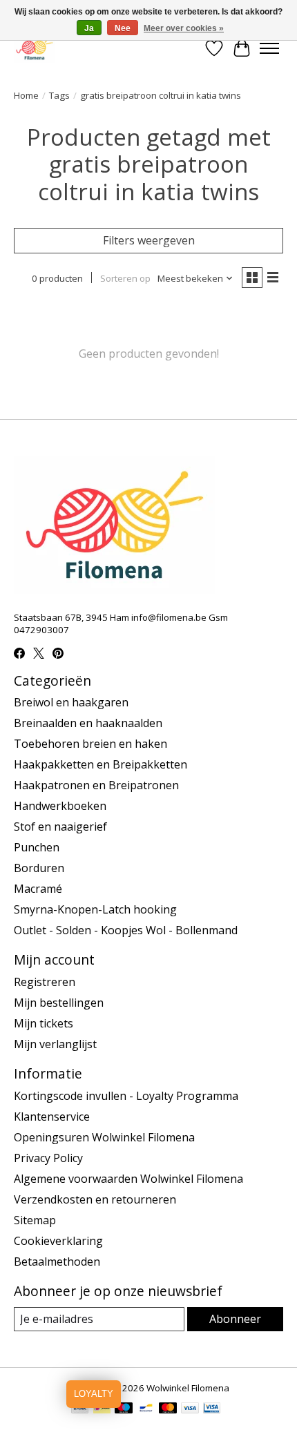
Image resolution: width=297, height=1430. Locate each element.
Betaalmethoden (57, 1261)
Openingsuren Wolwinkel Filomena (104, 1137)
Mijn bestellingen (59, 1002)
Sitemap (35, 1220)
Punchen (36, 847)
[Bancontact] (146, 1409)
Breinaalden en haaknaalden (88, 723)
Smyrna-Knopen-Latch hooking (95, 909)
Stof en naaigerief (60, 826)
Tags (59, 95)
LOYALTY (93, 1394)
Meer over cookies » (184, 28)
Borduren (39, 868)
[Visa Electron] (211, 1409)
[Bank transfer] (80, 1409)
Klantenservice (52, 1116)
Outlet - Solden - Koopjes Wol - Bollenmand (126, 930)
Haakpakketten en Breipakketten (100, 764)
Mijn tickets (43, 1023)
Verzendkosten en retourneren (95, 1199)
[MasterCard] (168, 1409)
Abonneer (235, 1318)
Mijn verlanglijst (55, 1044)
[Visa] (190, 1409)
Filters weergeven (149, 240)
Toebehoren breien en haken (90, 743)
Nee (123, 28)
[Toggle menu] (269, 48)
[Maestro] (124, 1409)
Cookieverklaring (58, 1240)
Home (26, 95)
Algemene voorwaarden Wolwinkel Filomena (128, 1178)
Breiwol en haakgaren (71, 702)
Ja (89, 28)
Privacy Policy (48, 1158)
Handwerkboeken (60, 805)
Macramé (38, 888)
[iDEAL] (102, 1409)
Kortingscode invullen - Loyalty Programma (126, 1095)
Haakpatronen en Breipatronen (96, 785)
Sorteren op (125, 278)
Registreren (44, 981)
